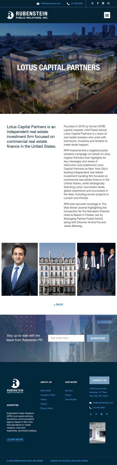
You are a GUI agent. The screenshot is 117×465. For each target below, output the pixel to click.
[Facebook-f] (97, 3)
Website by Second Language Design (69, 461)
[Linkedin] (103, 3)
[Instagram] (108, 3)
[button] (107, 15)
